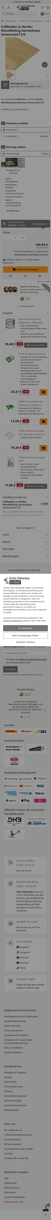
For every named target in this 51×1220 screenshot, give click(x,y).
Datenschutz (20, 642)
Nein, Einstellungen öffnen (25, 635)
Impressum (30, 642)
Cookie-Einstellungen (12, 620)
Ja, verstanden (26, 628)
